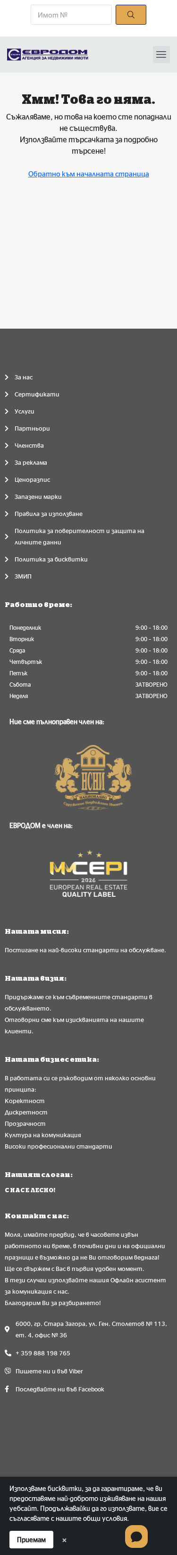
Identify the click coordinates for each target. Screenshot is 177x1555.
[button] (161, 54)
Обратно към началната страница (88, 174)
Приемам (31, 1539)
